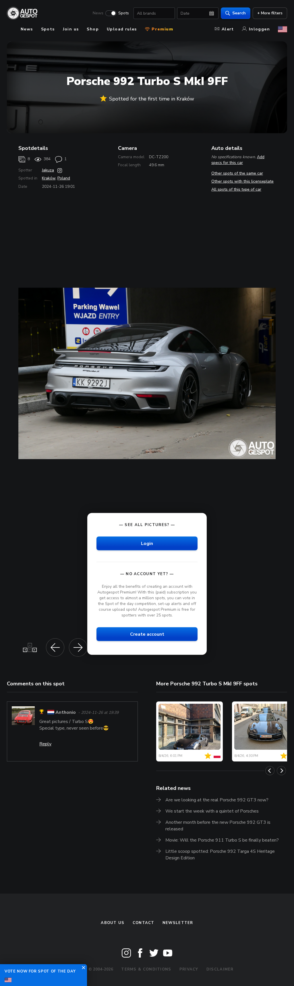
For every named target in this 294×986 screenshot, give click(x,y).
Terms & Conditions (146, 969)
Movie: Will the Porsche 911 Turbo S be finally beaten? (222, 840)
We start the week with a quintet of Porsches (212, 811)
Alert (228, 29)
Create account (147, 634)
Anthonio (65, 712)
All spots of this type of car (236, 189)
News (98, 13)
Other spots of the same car (237, 173)
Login (147, 543)
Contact (143, 922)
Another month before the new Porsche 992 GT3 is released (217, 825)
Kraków (48, 178)
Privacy (188, 969)
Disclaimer (220, 969)
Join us (71, 29)
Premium (161, 29)
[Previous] (270, 770)
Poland (63, 178)
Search (239, 13)
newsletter (178, 922)
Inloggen (259, 29)
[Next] (281, 770)
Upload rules (122, 29)
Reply (45, 744)
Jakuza (48, 170)
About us (112, 922)
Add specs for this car (237, 159)
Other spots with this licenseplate (242, 181)
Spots (123, 13)
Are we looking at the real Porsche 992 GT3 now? (216, 800)
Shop (93, 29)
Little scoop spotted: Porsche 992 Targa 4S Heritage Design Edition (220, 854)
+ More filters (270, 13)
